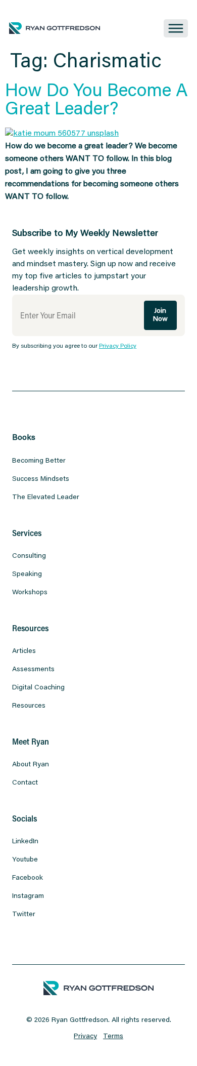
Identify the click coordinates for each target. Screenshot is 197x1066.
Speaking (27, 574)
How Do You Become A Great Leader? (96, 101)
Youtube (25, 860)
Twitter (23, 914)
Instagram (28, 896)
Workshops (29, 592)
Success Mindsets (40, 479)
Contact (25, 783)
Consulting (29, 556)
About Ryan (30, 764)
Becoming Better (39, 461)
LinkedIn (25, 841)
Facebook (27, 878)
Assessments (33, 669)
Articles (24, 651)
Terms (113, 1036)
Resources (28, 706)
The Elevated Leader (45, 497)
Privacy (85, 1036)
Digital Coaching (38, 687)
